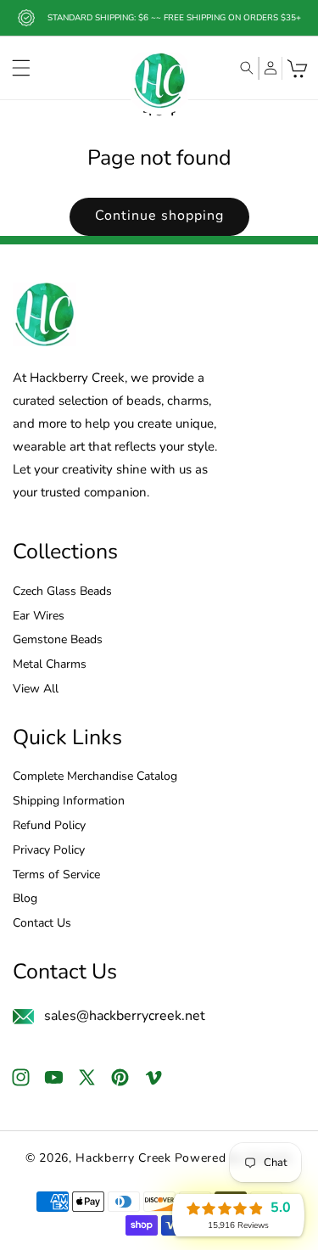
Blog (25, 899)
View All (36, 689)
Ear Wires (38, 616)
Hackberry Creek (123, 1158)
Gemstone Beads (58, 640)
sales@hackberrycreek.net (124, 1015)
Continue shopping (159, 215)
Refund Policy (49, 826)
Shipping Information (69, 801)
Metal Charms (49, 665)
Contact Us (42, 923)
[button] (21, 68)
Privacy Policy (49, 851)
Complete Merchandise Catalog (95, 777)
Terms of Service (56, 875)
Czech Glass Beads (62, 592)
